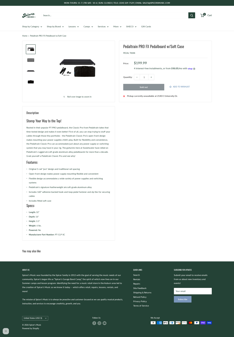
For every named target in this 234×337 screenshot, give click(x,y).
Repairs (136, 283)
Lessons (72, 26)
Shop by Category (30, 26)
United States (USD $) (33, 318)
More (115, 26)
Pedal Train (129, 53)
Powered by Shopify (30, 328)
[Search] (191, 15)
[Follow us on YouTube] (104, 323)
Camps (87, 26)
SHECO (130, 26)
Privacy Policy (140, 301)
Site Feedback (139, 288)
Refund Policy (139, 297)
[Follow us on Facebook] (94, 323)
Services (102, 26)
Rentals (136, 279)
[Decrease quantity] (137, 77)
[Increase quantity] (151, 77)
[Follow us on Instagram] (99, 323)
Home (24, 36)
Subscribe (182, 299)
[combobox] (114, 15)
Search (136, 275)
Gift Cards (146, 26)
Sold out (144, 87)
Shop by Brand (54, 26)
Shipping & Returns (142, 292)
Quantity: (127, 77)
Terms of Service (141, 305)
